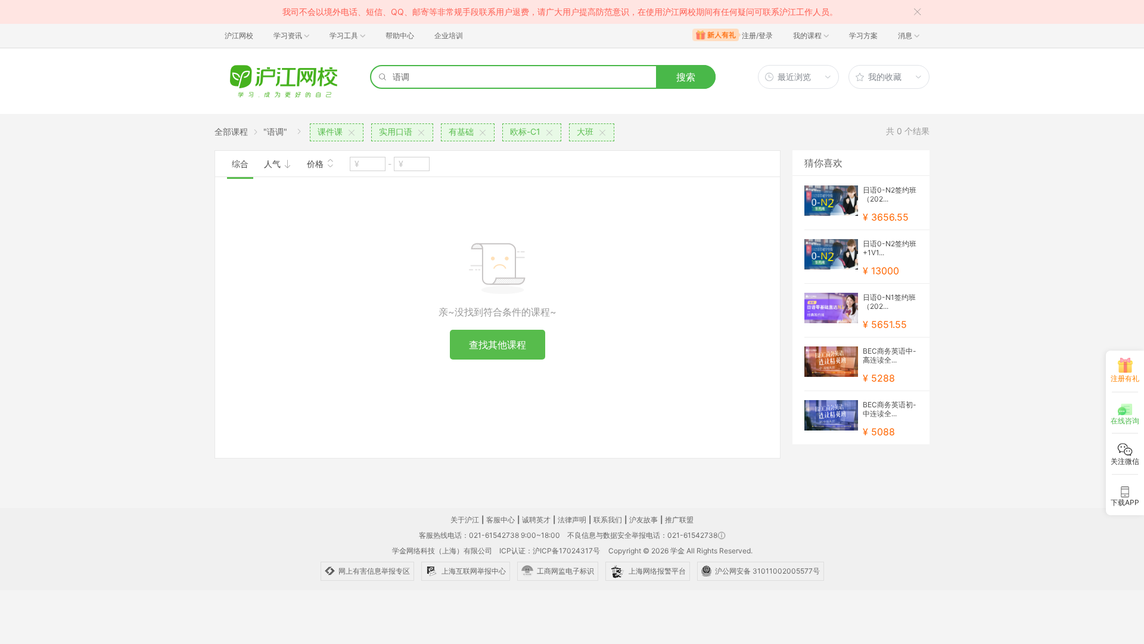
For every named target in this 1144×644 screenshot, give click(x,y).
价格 (316, 164)
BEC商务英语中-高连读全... (889, 355)
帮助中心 (400, 35)
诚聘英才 (536, 519)
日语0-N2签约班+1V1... (889, 248)
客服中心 (500, 519)
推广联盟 (679, 519)
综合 (240, 164)
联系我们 (607, 519)
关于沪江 (464, 519)
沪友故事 (643, 519)
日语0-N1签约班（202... (889, 302)
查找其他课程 (497, 345)
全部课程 (231, 131)
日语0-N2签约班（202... (889, 194)
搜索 (685, 77)
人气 (273, 164)
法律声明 (572, 519)
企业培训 (448, 35)
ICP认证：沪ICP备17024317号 (549, 550)
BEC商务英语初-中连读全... (889, 409)
